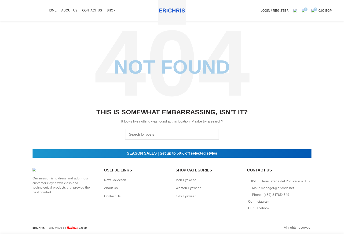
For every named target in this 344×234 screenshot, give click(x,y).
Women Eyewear (188, 188)
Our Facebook (258, 208)
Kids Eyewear (186, 196)
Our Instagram (259, 201)
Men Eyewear (186, 180)
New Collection (115, 180)
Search (212, 134)
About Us (111, 188)
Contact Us (112, 196)
